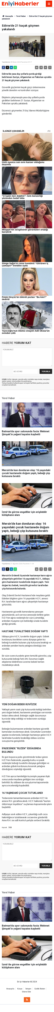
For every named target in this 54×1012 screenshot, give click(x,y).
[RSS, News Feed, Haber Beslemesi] (27, 999)
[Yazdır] (36, 67)
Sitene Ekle (26, 992)
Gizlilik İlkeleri (39, 989)
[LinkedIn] (11, 67)
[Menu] (49, 4)
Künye (19, 989)
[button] (41, 67)
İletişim (28, 989)
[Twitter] (7, 67)
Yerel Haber (21, 16)
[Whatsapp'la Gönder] (15, 67)
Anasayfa (9, 16)
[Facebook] (3, 67)
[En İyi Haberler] (20, 3)
